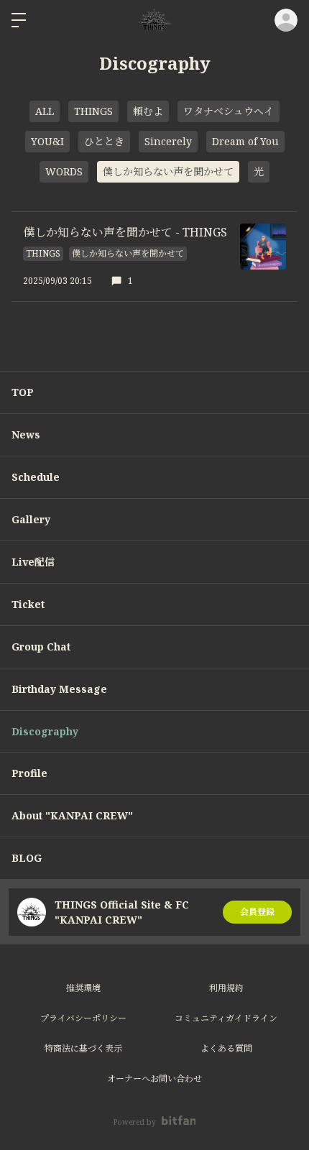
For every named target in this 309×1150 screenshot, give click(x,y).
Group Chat (40, 646)
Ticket (28, 604)
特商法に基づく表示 (83, 1048)
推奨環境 (83, 988)
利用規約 (226, 988)
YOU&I (47, 141)
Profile (29, 773)
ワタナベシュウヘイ (228, 111)
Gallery (30, 519)
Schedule (35, 477)
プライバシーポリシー (83, 1018)
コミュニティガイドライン (226, 1018)
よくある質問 (226, 1048)
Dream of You (245, 141)
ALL (44, 111)
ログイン (286, 20)
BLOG (26, 858)
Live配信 (33, 562)
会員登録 (257, 912)
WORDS (64, 171)
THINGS (93, 111)
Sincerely (168, 141)
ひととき (104, 141)
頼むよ (148, 111)
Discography (44, 731)
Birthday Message (59, 689)
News (25, 434)
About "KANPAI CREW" (72, 815)
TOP (22, 392)
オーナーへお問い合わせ (154, 1078)
